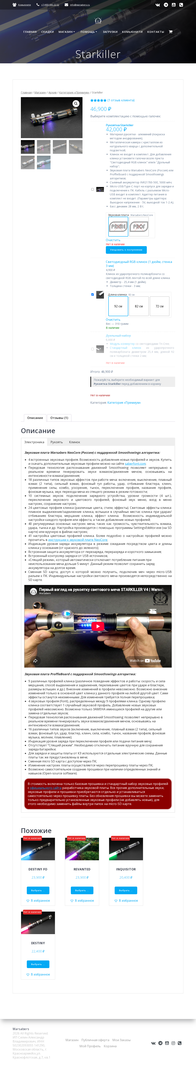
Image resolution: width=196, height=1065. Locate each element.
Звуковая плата (118, 215)
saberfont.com (135, 464)
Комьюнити (24, 4)
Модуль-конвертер (122, 344)
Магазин (66, 32)
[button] (76, 103)
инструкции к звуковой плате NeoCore (77, 540)
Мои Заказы (121, 1040)
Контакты (155, 32)
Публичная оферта (95, 1040)
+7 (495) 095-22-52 (50, 4)
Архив (52, 92)
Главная (30, 32)
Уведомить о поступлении (126, 249)
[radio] (118, 226)
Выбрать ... (38, 890)
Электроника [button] (34, 442)
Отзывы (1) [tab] (59, 418)
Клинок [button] (74, 442)
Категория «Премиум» (74, 92)
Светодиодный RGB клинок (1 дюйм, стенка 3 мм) (139, 264)
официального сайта (45, 788)
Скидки (47, 32)
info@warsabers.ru (80, 4)
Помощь (88, 32)
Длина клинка (117, 294)
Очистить (113, 240)
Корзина (110, 1046)
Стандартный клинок (125, 348)
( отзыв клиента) (121, 100)
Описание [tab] (35, 418)
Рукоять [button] (57, 442)
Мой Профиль (90, 1046)
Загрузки (110, 32)
